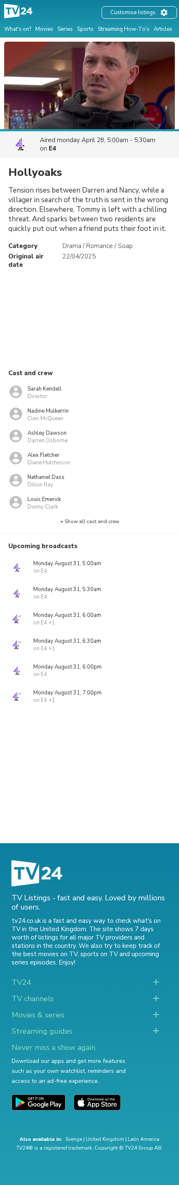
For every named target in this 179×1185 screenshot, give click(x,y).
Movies (44, 29)
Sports (85, 29)
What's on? (17, 29)
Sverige (73, 1139)
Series (65, 29)
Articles (163, 29)
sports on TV (99, 954)
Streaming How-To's (123, 29)
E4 (52, 148)
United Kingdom (105, 1139)
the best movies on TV (44, 954)
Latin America (143, 1139)
